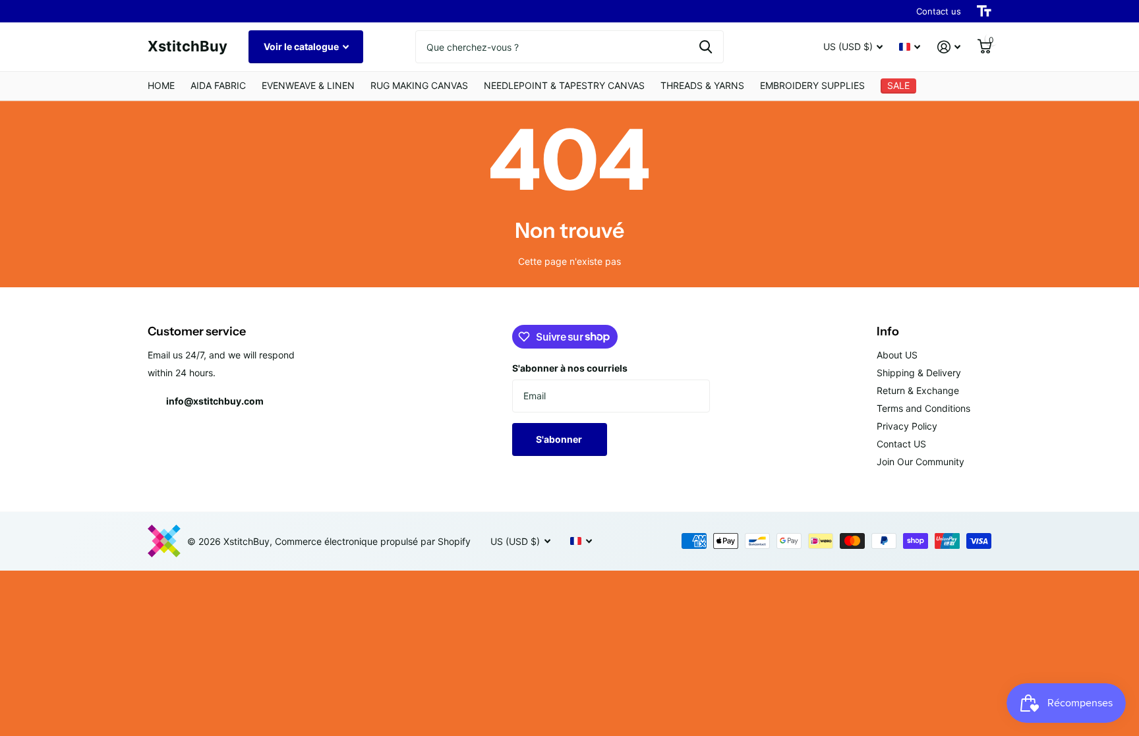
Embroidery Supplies (812, 85)
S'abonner (560, 439)
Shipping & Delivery (919, 372)
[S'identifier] (949, 47)
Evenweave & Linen (308, 85)
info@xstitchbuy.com (215, 401)
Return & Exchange (918, 390)
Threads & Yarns (702, 85)
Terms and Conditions (923, 408)
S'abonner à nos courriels (570, 368)
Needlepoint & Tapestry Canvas (564, 85)
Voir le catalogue (302, 46)
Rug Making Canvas (419, 85)
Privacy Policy (907, 426)
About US (897, 354)
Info (888, 331)
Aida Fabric (218, 85)
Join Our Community (920, 461)
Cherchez (705, 46)
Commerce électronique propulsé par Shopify (373, 541)
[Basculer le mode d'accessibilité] (984, 11)
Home (161, 85)
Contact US (901, 443)
